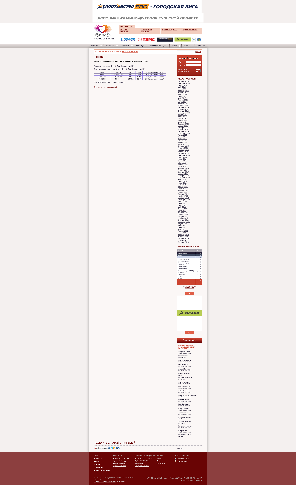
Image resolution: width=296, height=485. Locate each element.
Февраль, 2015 (183, 146)
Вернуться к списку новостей (105, 87)
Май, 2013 (182, 185)
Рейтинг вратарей (119, 463)
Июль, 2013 (182, 181)
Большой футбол (102, 470)
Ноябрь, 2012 (183, 196)
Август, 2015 (182, 135)
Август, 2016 (182, 115)
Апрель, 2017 (183, 100)
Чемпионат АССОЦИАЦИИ (144, 458)
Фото (159, 458)
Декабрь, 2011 (183, 216)
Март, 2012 (182, 211)
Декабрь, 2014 (183, 150)
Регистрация (182, 69)
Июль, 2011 (182, 225)
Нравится (179, 448)
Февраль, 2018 (183, 91)
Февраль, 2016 (183, 124)
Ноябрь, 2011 (183, 218)
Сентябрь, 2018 (184, 83)
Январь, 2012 (183, 214)
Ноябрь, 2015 (183, 129)
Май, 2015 (182, 140)
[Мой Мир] (117, 448)
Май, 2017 (182, 98)
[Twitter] (112, 448)
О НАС (96, 455)
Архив (96, 461)
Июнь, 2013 (182, 183)
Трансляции (161, 463)
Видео (159, 461)
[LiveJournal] (119, 448)
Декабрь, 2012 (183, 194)
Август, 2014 (182, 157)
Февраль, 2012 (183, 212)
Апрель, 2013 (183, 187)
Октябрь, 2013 (183, 176)
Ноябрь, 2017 (183, 92)
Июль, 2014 (182, 159)
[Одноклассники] (114, 448)
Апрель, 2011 (183, 231)
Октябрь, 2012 (183, 198)
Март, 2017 (182, 102)
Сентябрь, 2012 (184, 200)
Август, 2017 (182, 94)
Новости (98, 458)
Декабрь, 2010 (183, 238)
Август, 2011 (182, 224)
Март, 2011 (182, 233)
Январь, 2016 (183, 126)
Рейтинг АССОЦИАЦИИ (121, 458)
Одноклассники (182, 461)
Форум (97, 464)
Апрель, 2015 (183, 142)
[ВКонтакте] (109, 448)
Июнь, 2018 (182, 85)
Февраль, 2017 (183, 104)
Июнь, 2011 (182, 227)
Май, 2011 (182, 229)
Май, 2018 (182, 87)
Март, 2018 (182, 89)
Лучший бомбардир (119, 461)
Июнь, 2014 (182, 161)
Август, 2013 (182, 179)
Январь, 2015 (183, 148)
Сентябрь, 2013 (184, 177)
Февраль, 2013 (183, 190)
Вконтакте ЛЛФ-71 (183, 458)
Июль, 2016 (182, 116)
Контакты (98, 467)
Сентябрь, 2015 (184, 133)
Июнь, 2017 (182, 96)
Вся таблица (189, 288)
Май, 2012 (182, 207)
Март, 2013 (182, 188)
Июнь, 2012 (182, 205)
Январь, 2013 (183, 192)
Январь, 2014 (183, 170)
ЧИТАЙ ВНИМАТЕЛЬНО (130, 52)
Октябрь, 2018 (183, 81)
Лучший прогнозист (119, 466)
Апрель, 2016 (183, 120)
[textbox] (186, 52)
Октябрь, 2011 (183, 220)
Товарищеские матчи (142, 466)
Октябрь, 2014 (183, 153)
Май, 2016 (182, 118)
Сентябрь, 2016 (184, 113)
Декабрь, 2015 (183, 128)
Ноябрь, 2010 (183, 240)
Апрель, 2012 (183, 209)
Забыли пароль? (183, 71)
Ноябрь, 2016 (183, 109)
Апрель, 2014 (183, 164)
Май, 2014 (182, 163)
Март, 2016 (182, 122)
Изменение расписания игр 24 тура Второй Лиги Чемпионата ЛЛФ (121, 61)
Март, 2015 (182, 144)
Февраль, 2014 (183, 168)
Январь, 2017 (183, 105)
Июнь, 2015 (182, 139)
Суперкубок (139, 463)
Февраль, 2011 (183, 235)
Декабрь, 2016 (183, 107)
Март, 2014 (182, 166)
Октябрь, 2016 (183, 111)
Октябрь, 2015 (183, 131)
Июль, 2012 (182, 203)
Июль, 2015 (182, 137)
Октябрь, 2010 (183, 242)
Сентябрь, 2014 (184, 155)
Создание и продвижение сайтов (105, 482)
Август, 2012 (182, 201)
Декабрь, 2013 (183, 172)
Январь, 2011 (183, 236)
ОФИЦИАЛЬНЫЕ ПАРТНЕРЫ (104, 39)
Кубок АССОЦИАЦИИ (142, 461)
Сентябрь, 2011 (184, 222)
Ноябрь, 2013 (183, 174)
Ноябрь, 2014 (183, 152)
